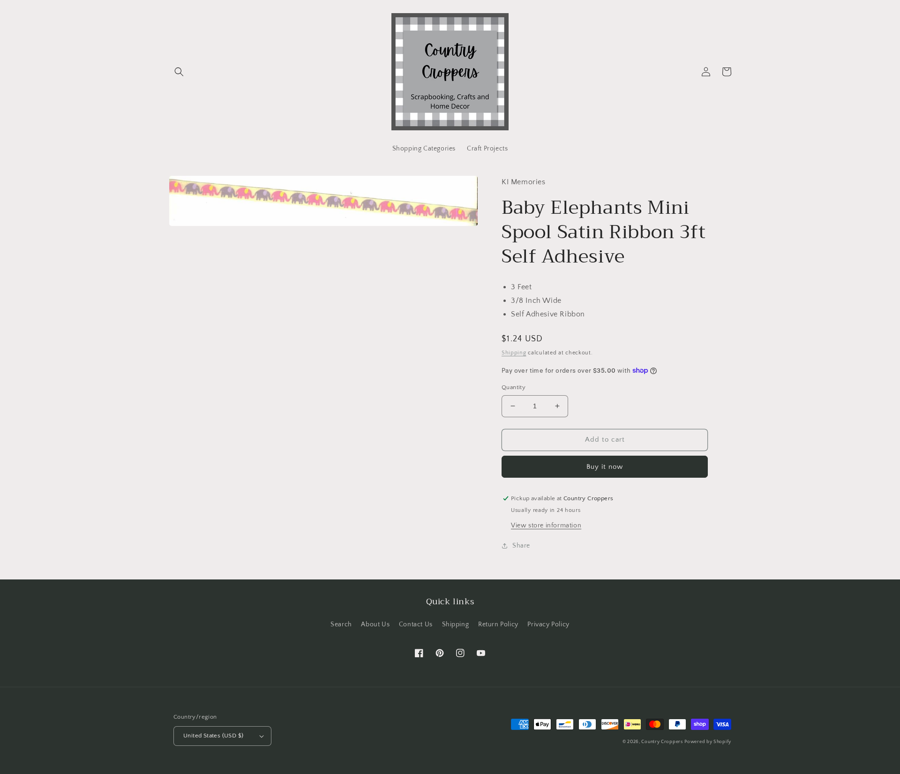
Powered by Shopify (707, 741)
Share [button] (521, 545)
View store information (546, 525)
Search (341, 624)
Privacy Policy (548, 624)
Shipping (514, 353)
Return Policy (498, 624)
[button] (179, 71)
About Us (375, 624)
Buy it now (604, 467)
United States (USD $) (213, 735)
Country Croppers (661, 741)
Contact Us (416, 624)
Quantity (513, 387)
